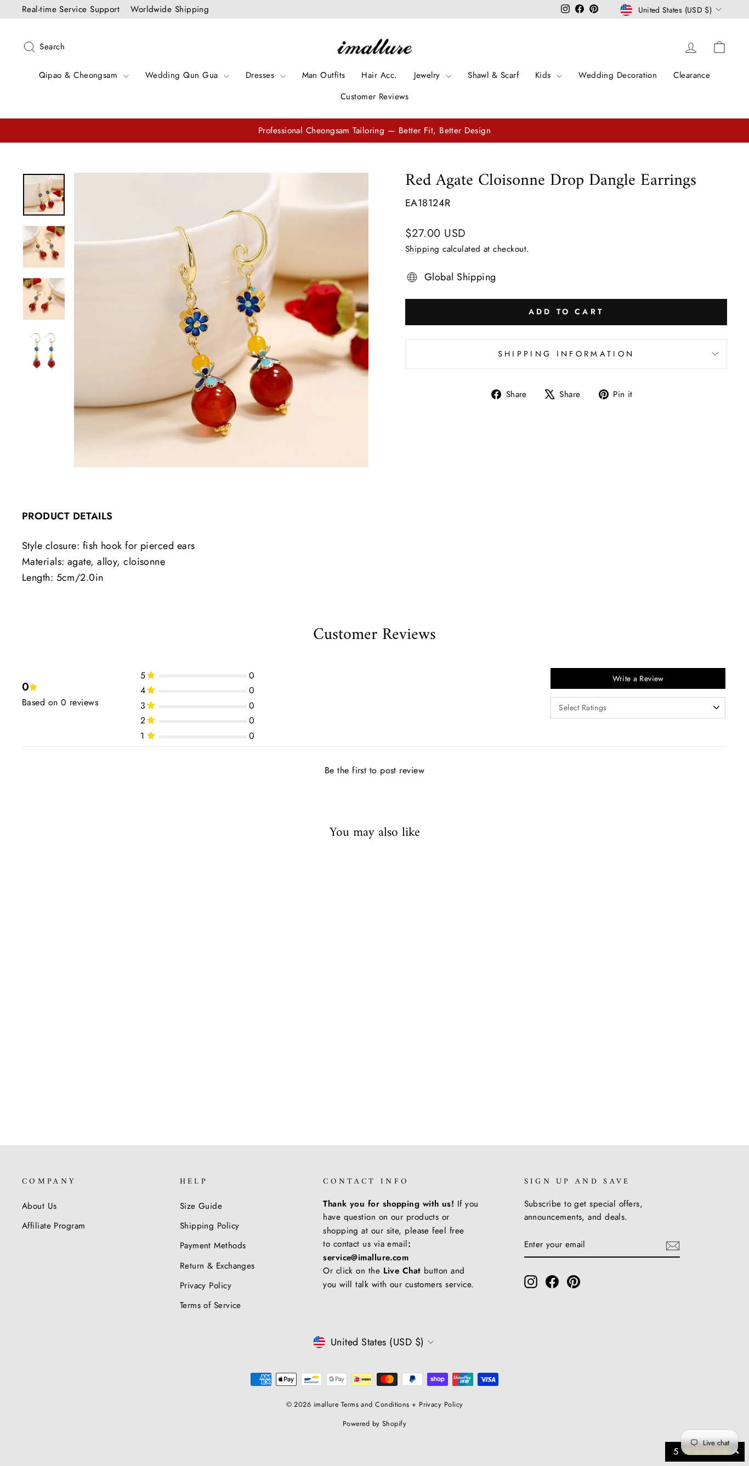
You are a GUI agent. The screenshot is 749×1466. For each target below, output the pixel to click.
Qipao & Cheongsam (80, 75)
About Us (39, 1206)
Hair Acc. (379, 75)
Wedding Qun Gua (183, 75)
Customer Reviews (374, 96)
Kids (544, 75)
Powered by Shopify (374, 1424)
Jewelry (429, 75)
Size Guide (201, 1206)
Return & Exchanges (217, 1266)
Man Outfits (323, 75)
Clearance (691, 75)
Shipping (422, 249)
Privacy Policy (205, 1286)
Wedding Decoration (617, 75)
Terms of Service (210, 1305)
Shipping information (566, 353)
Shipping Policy (210, 1226)
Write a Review (638, 678)
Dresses (261, 75)
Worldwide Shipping (169, 9)
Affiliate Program (54, 1226)
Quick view (106, 1020)
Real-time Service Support (71, 9)
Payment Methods (213, 1245)
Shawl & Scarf (493, 75)
